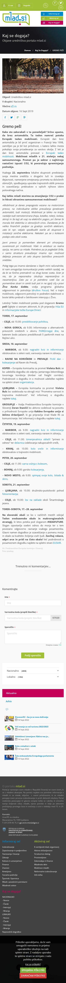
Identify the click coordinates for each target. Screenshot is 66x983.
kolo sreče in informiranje (47, 448)
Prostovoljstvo (40, 857)
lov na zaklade (33, 499)
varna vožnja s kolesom (34, 463)
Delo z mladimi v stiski (25, 746)
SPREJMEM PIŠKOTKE (33, 970)
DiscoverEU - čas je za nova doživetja (31, 717)
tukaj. (58, 418)
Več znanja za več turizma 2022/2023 (31, 726)
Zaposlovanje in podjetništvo (14, 850)
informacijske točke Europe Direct (23, 310)
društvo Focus (40, 290)
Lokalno (15, 676)
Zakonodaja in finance (43, 861)
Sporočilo (9, 627)
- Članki (5, 904)
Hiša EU (59, 306)
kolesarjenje (37, 469)
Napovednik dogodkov (11, 932)
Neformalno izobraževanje (45, 871)
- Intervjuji (6, 907)
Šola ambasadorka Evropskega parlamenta (34, 756)
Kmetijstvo (6, 871)
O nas (10, 5)
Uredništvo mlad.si (21, 97)
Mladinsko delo (40, 864)
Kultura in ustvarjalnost (12, 861)
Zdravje (5, 857)
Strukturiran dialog (42, 854)
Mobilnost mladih (41, 868)
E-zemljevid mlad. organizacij (46, 847)
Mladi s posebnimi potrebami (14, 882)
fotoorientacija (10, 493)
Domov (27, 50)
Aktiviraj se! (54, 18)
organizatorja (27, 382)
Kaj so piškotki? (33, 964)
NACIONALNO (8, 897)
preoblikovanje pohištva (35, 321)
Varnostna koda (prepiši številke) (20, 612)
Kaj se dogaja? (54, 23)
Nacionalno (20, 101)
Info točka (38, 875)
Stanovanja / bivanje (10, 854)
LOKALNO (6, 914)
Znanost (5, 868)
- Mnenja (6, 911)
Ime (7, 597)
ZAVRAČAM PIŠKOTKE (33, 975)
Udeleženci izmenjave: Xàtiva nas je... (32, 736)
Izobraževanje (8, 847)
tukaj (13, 398)
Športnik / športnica (10, 878)
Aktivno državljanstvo (43, 850)
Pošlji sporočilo (33, 655)
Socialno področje (9, 875)
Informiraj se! (54, 14)
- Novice (5, 900)
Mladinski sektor (9, 885)
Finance (5, 864)
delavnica (19, 442)
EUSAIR (57, 542)
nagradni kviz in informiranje (47, 349)
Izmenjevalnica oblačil (38, 439)
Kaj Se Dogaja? (41, 50)
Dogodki (26, 5)
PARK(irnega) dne (48, 330)
